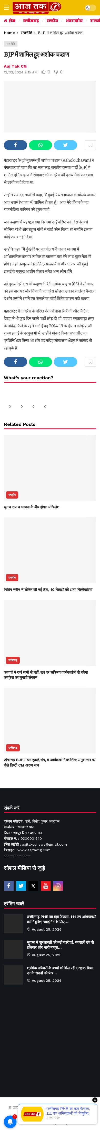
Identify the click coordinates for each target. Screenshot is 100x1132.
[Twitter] (21, 886)
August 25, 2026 (47, 929)
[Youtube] (46, 886)
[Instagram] (58, 886)
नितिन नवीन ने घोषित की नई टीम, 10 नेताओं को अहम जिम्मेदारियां (48, 589)
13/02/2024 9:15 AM (20, 72)
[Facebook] (9, 886)
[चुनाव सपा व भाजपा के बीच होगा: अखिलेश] (50, 468)
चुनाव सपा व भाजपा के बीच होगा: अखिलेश (31, 507)
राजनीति (10, 44)
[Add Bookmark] (90, 145)
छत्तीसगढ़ (12, 660)
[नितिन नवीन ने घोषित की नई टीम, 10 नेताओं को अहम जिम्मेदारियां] (50, 550)
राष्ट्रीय (12, 495)
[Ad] (50, 1038)
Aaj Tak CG (15, 66)
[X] (33, 886)
